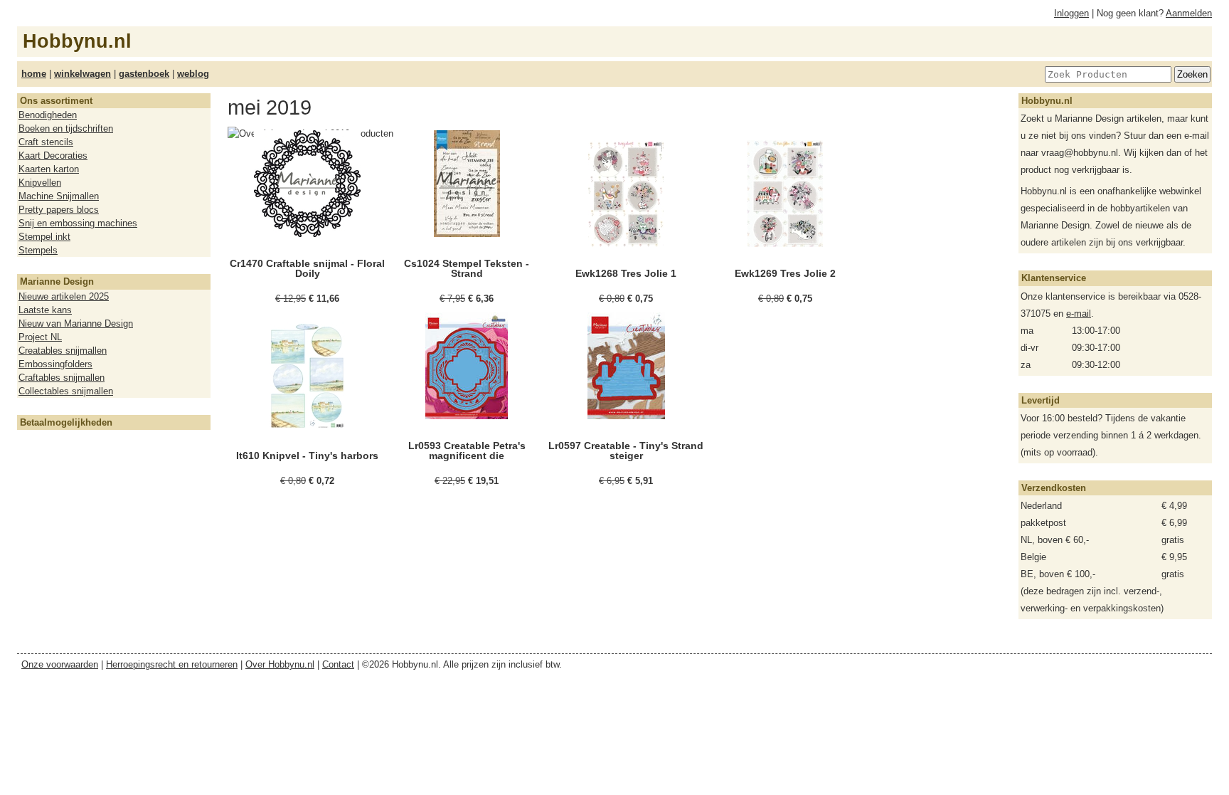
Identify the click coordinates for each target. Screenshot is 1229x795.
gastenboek (144, 73)
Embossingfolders (55, 364)
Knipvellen (39, 182)
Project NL (40, 337)
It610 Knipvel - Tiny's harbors (307, 455)
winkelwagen (82, 73)
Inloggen (1071, 13)
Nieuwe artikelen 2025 (63, 296)
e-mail (1078, 313)
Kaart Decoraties (52, 155)
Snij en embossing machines (77, 223)
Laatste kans (45, 310)
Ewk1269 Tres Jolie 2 (785, 273)
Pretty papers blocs (58, 209)
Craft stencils (45, 142)
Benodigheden (47, 115)
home (33, 73)
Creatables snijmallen (62, 350)
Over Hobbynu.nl (279, 664)
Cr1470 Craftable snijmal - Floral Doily (307, 268)
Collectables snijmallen (65, 391)
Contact (338, 664)
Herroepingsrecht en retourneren (172, 664)
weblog (193, 73)
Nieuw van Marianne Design (75, 323)
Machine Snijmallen (58, 196)
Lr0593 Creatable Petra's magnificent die (467, 450)
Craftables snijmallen (61, 377)
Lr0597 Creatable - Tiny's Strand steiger (625, 450)
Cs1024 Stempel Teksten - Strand (466, 268)
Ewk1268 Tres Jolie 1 (625, 273)
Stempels (38, 250)
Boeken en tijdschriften (65, 128)
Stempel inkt (44, 236)
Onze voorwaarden (59, 664)
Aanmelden (1189, 13)
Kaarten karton (48, 169)
